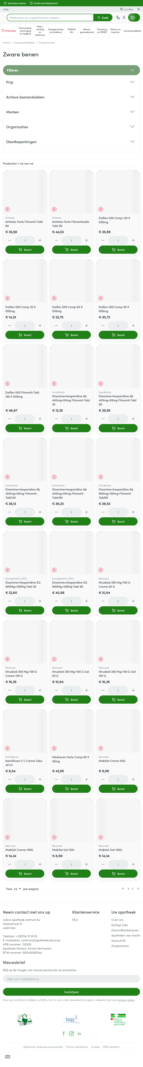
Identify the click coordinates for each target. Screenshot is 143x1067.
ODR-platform (111, 1047)
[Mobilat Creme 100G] (25, 820)
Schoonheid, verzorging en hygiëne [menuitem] (26, 30)
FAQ (75, 920)
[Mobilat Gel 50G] (71, 820)
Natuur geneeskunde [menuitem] (87, 31)
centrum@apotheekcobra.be (40, 940)
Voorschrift (118, 940)
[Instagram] (71, 1033)
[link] (123, 888)
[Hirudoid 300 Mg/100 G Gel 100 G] (118, 641)
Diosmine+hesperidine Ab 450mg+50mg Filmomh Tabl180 (69, 493)
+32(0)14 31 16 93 (26, 936)
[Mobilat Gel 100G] (118, 820)
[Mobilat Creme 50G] (118, 731)
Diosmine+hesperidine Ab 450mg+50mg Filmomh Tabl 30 (71, 400)
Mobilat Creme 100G (19, 850)
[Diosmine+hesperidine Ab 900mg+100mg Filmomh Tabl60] (118, 459)
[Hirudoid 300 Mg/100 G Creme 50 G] (118, 552)
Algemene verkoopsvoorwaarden (43, 1047)
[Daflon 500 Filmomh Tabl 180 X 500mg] (25, 366)
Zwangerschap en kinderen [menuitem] (56, 31)
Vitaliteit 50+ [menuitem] (72, 31)
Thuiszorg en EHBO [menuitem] (103, 31)
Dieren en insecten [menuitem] (116, 31)
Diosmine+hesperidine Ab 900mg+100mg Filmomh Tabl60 (116, 493)
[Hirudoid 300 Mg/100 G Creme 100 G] (25, 641)
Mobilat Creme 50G (112, 761)
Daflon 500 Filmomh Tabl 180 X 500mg (22, 394)
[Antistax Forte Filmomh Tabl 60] (25, 192)
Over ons (117, 920)
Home (6, 42)
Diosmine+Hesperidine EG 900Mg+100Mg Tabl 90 (69, 584)
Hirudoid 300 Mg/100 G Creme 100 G (21, 673)
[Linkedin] (79, 1033)
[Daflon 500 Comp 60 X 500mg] (71, 281)
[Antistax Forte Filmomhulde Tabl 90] (71, 192)
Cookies (95, 1047)
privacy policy (126, 1000)
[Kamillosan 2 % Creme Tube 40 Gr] (25, 731)
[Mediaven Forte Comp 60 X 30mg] (71, 731)
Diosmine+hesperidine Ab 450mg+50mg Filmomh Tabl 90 (117, 400)
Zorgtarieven (120, 946)
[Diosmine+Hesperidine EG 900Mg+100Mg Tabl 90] (71, 552)
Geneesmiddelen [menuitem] (133, 31)
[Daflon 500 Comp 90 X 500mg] (118, 281)
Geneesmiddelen (24, 42)
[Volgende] (137, 888)
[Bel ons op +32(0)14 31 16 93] (118, 17)
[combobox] (50, 17)
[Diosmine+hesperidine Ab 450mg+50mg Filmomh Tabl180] (71, 459)
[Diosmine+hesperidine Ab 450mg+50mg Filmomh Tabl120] (25, 459)
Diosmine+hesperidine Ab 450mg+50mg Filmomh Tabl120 (22, 493)
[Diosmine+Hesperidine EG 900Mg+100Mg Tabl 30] (25, 552)
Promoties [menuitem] (10, 30)
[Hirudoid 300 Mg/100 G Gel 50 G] (71, 641)
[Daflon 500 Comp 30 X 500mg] (25, 281)
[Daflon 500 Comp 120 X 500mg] (118, 192)
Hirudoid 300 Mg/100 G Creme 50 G (114, 584)
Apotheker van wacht (125, 935)
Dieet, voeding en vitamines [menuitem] (41, 30)
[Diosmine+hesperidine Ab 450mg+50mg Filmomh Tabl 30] (71, 366)
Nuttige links (119, 925)
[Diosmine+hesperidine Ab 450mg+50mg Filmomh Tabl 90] (118, 366)
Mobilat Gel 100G (110, 850)
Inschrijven (71, 992)
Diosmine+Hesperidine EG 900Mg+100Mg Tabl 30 (23, 584)
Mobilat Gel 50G (63, 850)
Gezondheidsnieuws (125, 930)
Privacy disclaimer (77, 1047)
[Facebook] (63, 1033)
